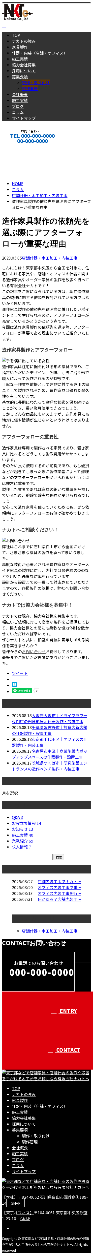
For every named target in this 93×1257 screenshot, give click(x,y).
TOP (16, 35)
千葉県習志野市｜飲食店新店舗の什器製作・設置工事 (49, 730)
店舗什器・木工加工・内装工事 (39, 195)
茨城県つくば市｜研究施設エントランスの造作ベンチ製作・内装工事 (49, 766)
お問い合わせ (34, 651)
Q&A (17, 817)
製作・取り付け (36, 82)
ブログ (18, 106)
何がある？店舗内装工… (59, 899)
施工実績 (20, 59)
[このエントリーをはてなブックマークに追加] (14, 685)
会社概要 (20, 94)
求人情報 (21, 847)
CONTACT (19, 147)
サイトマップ (24, 118)
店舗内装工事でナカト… (59, 881)
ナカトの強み (24, 41)
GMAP (15, 1203)
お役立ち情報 (26, 823)
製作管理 (30, 88)
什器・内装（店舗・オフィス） (39, 53)
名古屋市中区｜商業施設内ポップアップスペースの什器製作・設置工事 (49, 754)
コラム (18, 112)
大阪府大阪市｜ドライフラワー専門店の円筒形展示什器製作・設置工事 (49, 718)
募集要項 (20, 77)
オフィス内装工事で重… (59, 887)
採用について (24, 71)
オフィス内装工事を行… (59, 893)
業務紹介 (22, 841)
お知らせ (22, 829)
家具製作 (20, 47)
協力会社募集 (24, 65)
